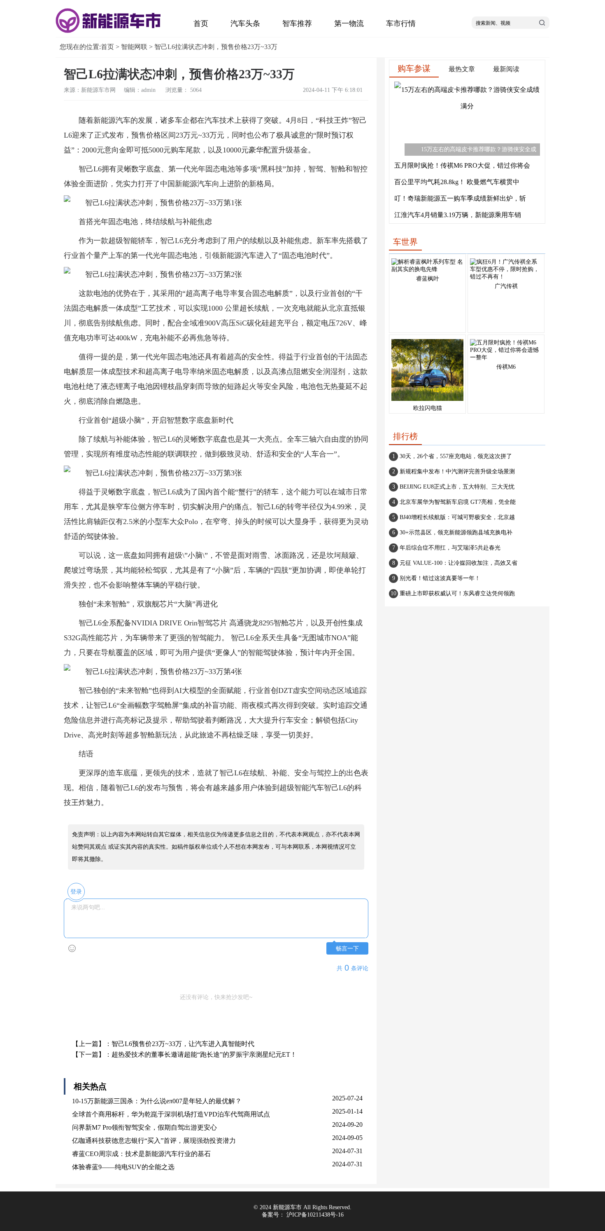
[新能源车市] (109, 31)
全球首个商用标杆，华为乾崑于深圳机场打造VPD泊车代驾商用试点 (171, 1114)
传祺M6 (506, 367)
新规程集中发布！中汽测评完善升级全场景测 (457, 471)
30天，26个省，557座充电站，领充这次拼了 (456, 456)
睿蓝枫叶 (427, 279)
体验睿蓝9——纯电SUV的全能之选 (123, 1166)
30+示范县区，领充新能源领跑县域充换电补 (456, 532)
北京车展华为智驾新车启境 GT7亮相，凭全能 (458, 502)
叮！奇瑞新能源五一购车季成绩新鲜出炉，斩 (460, 198)
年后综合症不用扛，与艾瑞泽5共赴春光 (450, 548)
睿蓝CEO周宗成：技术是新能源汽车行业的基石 (141, 1153)
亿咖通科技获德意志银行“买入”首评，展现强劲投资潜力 (154, 1140)
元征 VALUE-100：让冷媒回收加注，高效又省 (458, 563)
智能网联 (134, 46)
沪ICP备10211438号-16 (315, 1215)
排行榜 (405, 436)
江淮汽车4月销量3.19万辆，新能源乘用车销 (457, 214)
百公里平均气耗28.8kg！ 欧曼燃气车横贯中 (456, 181)
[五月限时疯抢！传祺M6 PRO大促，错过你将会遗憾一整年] (506, 357)
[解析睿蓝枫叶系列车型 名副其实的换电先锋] (427, 269)
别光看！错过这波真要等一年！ (440, 578)
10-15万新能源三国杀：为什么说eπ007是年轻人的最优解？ (157, 1101)
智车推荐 (297, 23)
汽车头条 (245, 23)
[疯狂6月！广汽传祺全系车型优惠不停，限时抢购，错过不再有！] (506, 277)
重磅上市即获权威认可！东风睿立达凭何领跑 (457, 593)
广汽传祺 (506, 286)
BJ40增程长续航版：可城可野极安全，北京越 (457, 517)
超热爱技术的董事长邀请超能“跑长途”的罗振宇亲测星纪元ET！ (204, 1054)
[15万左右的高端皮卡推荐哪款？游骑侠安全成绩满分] (467, 106)
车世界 (405, 241)
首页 (200, 23)
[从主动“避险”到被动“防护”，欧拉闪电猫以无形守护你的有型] (427, 401)
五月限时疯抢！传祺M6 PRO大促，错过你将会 (462, 165)
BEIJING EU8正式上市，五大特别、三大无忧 (457, 487)
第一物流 (349, 23)
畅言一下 (347, 948)
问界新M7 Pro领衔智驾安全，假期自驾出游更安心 (144, 1127)
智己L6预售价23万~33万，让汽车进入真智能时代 (183, 1043)
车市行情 (401, 23)
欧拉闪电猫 (427, 408)
